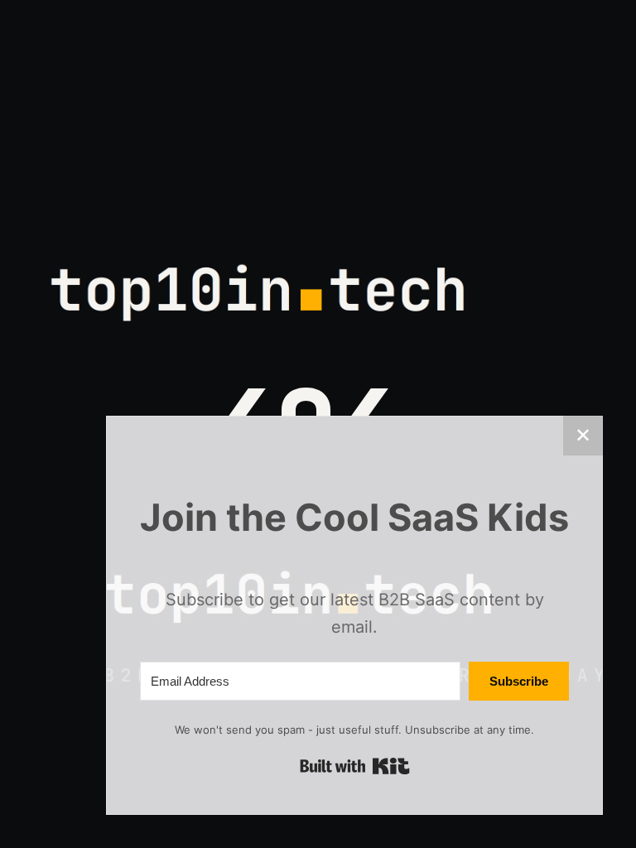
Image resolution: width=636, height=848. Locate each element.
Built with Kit (355, 766)
